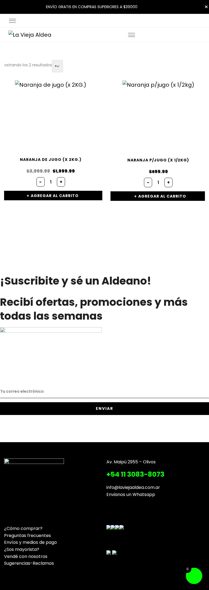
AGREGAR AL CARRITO (55, 195)
